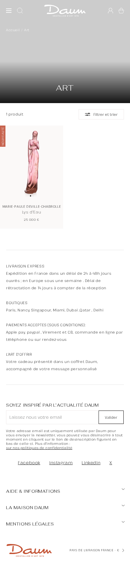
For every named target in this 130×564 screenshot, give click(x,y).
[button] (121, 10)
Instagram (61, 462)
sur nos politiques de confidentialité (39, 448)
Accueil (13, 30)
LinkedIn (91, 462)
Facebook (29, 462)
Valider (111, 417)
